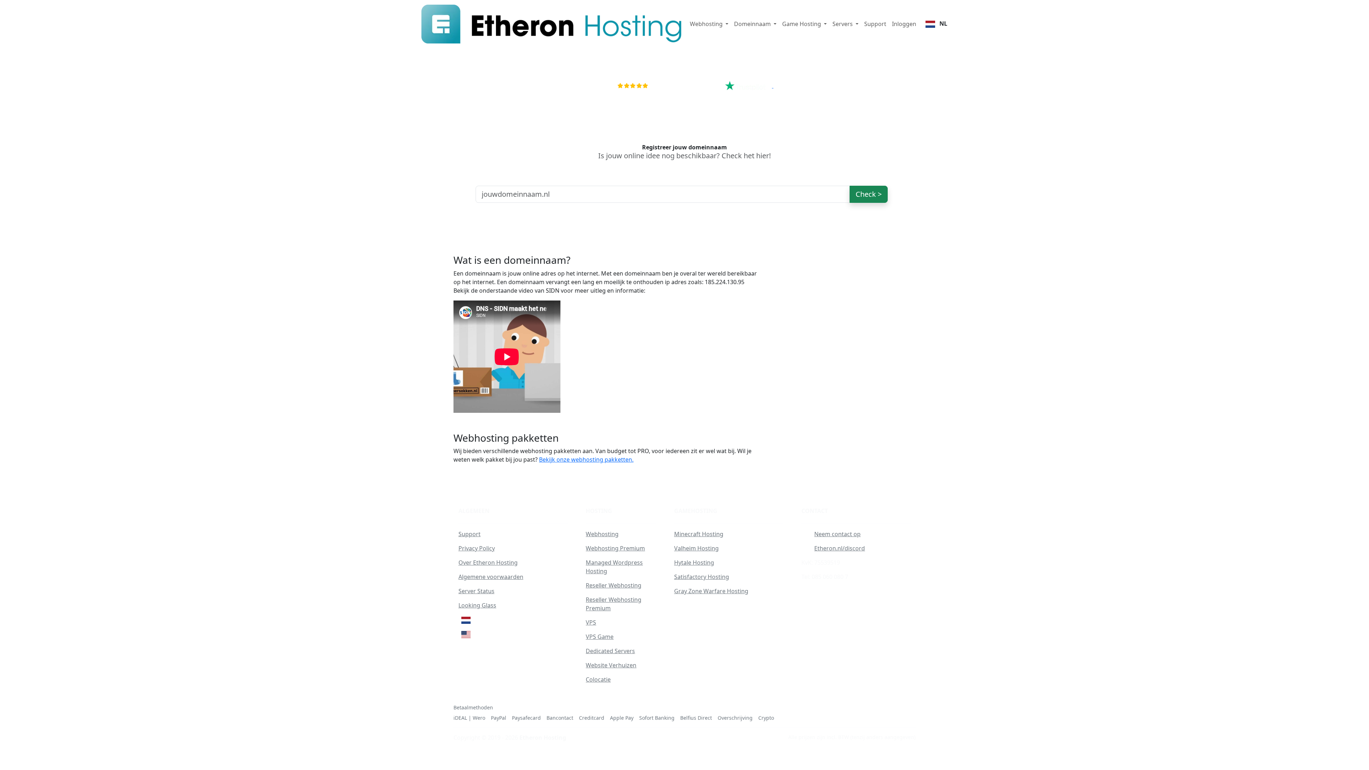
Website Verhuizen (611, 665)
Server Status (476, 591)
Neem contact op (837, 534)
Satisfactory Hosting (701, 577)
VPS (591, 622)
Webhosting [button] (707, 24)
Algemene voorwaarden (490, 577)
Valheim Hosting (696, 548)
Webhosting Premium (615, 548)
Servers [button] (843, 24)
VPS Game (600, 637)
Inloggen (904, 24)
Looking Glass (477, 605)
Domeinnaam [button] (753, 24)
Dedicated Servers (610, 651)
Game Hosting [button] (802, 24)
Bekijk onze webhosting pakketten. (586, 459)
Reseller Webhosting (613, 585)
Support (875, 24)
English (483, 634)
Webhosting (602, 534)
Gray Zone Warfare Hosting (711, 591)
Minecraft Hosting (698, 534)
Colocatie (598, 679)
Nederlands (489, 619)
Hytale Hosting (694, 562)
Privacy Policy (476, 548)
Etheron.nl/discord (839, 548)
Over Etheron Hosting (488, 562)
